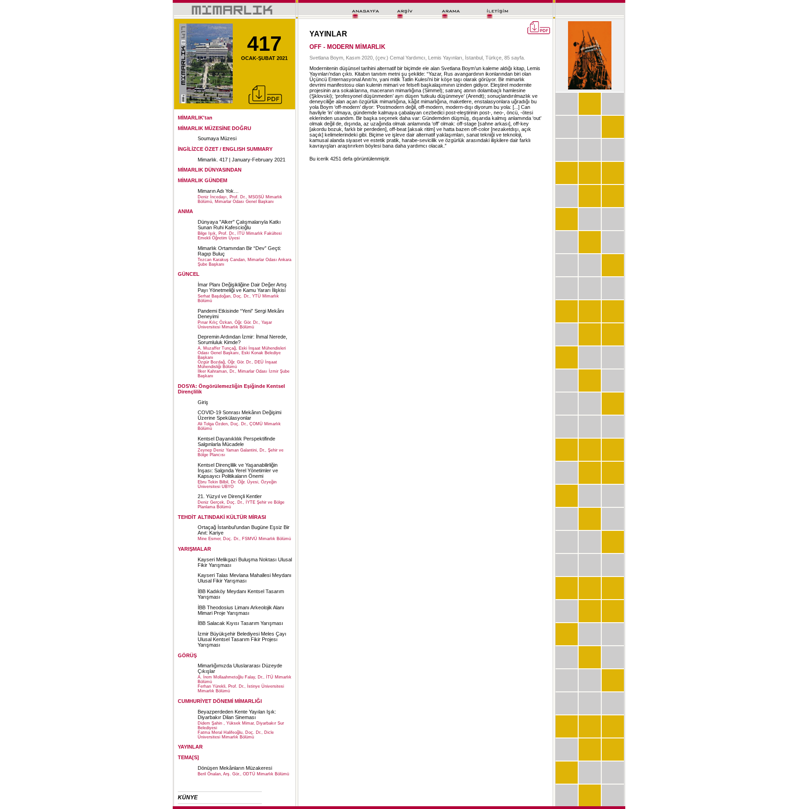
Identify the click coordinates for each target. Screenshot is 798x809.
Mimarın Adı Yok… (218, 191)
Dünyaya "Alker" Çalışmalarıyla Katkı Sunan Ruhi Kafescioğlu (239, 224)
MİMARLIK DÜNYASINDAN (210, 170)
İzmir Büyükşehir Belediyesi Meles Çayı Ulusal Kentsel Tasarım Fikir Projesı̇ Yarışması (242, 639)
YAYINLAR (190, 747)
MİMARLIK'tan (195, 117)
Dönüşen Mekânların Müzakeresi (235, 768)
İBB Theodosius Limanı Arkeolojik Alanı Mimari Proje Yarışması (241, 610)
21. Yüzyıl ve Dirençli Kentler (230, 496)
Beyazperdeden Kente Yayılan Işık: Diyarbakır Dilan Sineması (237, 714)
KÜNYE (188, 797)
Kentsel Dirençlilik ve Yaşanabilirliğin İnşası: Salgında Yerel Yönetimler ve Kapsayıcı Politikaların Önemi (238, 470)
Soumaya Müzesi (217, 138)
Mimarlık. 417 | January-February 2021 (241, 159)
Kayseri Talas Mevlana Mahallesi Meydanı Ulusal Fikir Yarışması (244, 577)
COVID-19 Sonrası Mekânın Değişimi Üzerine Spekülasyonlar (239, 415)
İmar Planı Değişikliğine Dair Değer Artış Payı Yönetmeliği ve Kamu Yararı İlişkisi (242, 287)
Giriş (203, 402)
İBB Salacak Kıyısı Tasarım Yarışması (240, 623)
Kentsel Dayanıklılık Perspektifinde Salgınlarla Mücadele (236, 441)
